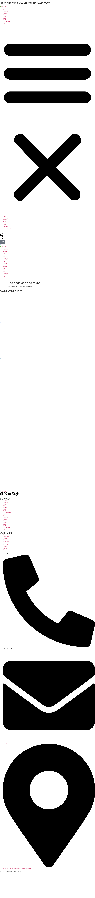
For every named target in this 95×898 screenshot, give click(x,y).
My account (6, 541)
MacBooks (5, 20)
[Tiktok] (17, 494)
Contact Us (6, 536)
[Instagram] (13, 494)
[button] (47, 119)
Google (5, 13)
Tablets (5, 16)
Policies (5, 538)
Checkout (5, 539)
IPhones (5, 9)
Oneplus (5, 14)
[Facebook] (1, 494)
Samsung (5, 11)
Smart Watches (7, 21)
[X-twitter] (5, 494)
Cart (4, 534)
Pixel (4, 23)
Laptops (5, 18)
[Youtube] (9, 494)
